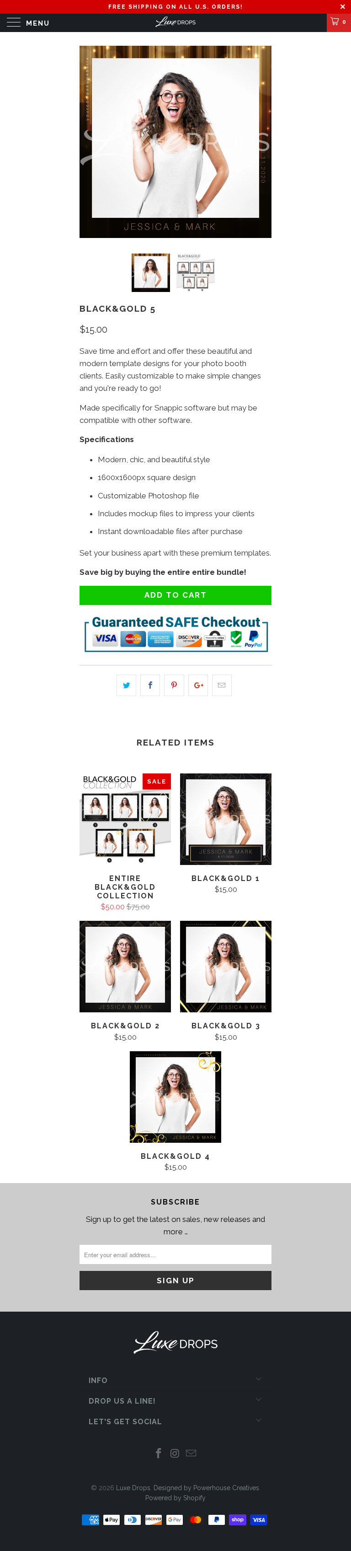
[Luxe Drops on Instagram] (175, 1454)
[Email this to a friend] (222, 685)
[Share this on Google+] (198, 685)
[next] (261, 142)
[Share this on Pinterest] (174, 685)
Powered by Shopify (175, 1498)
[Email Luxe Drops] (191, 1454)
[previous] (89, 142)
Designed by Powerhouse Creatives (206, 1488)
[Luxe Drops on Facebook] (158, 1454)
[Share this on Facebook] (150, 685)
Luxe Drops (133, 1488)
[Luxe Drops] (175, 23)
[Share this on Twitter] (126, 685)
